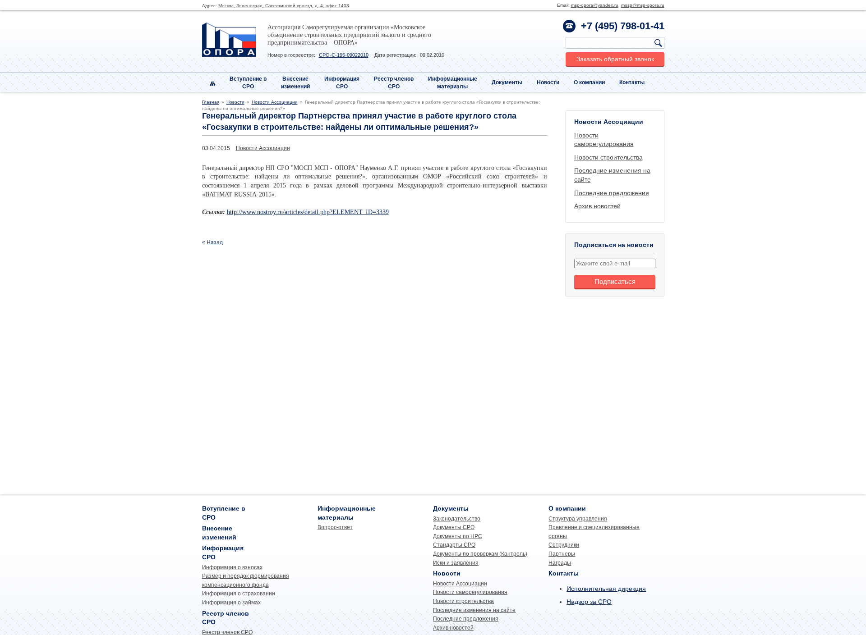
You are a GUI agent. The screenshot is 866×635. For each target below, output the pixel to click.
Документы (507, 82)
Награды (559, 563)
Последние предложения (611, 192)
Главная (210, 102)
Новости (548, 82)
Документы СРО (453, 527)
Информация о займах (231, 602)
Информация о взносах (232, 567)
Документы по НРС (457, 536)
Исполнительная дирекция (606, 588)
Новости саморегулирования (470, 592)
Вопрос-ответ (335, 527)
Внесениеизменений (295, 83)
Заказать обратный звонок (615, 59)
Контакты (632, 82)
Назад (215, 242)
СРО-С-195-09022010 (344, 55)
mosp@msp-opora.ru (642, 5)
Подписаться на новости (614, 244)
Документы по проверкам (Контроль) (480, 554)
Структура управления (577, 519)
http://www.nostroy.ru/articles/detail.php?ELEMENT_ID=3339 (308, 212)
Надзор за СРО (589, 601)
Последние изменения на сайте (474, 610)
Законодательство (456, 519)
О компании (589, 82)
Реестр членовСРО (394, 83)
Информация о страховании (238, 593)
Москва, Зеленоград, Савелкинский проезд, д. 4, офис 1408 (283, 5)
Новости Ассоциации (275, 102)
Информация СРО (341, 83)
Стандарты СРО (454, 545)
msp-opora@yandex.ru (594, 5)
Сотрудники (563, 545)
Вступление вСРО (248, 83)
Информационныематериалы (452, 83)
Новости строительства (608, 157)
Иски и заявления (456, 563)
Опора (229, 40)
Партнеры (561, 554)
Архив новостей (597, 206)
